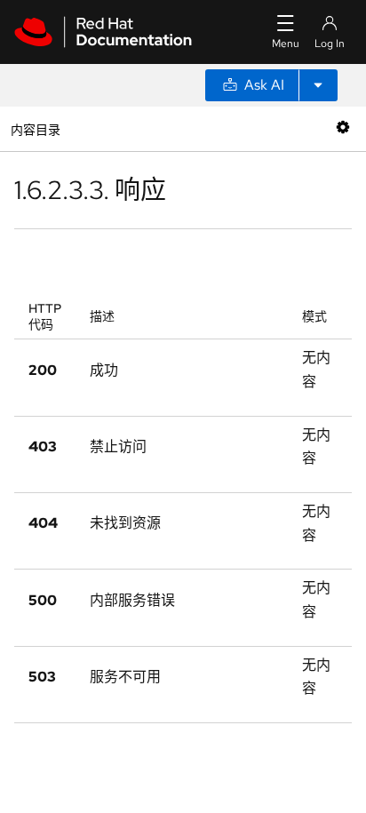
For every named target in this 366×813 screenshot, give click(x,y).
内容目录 (35, 128)
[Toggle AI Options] (318, 85)
